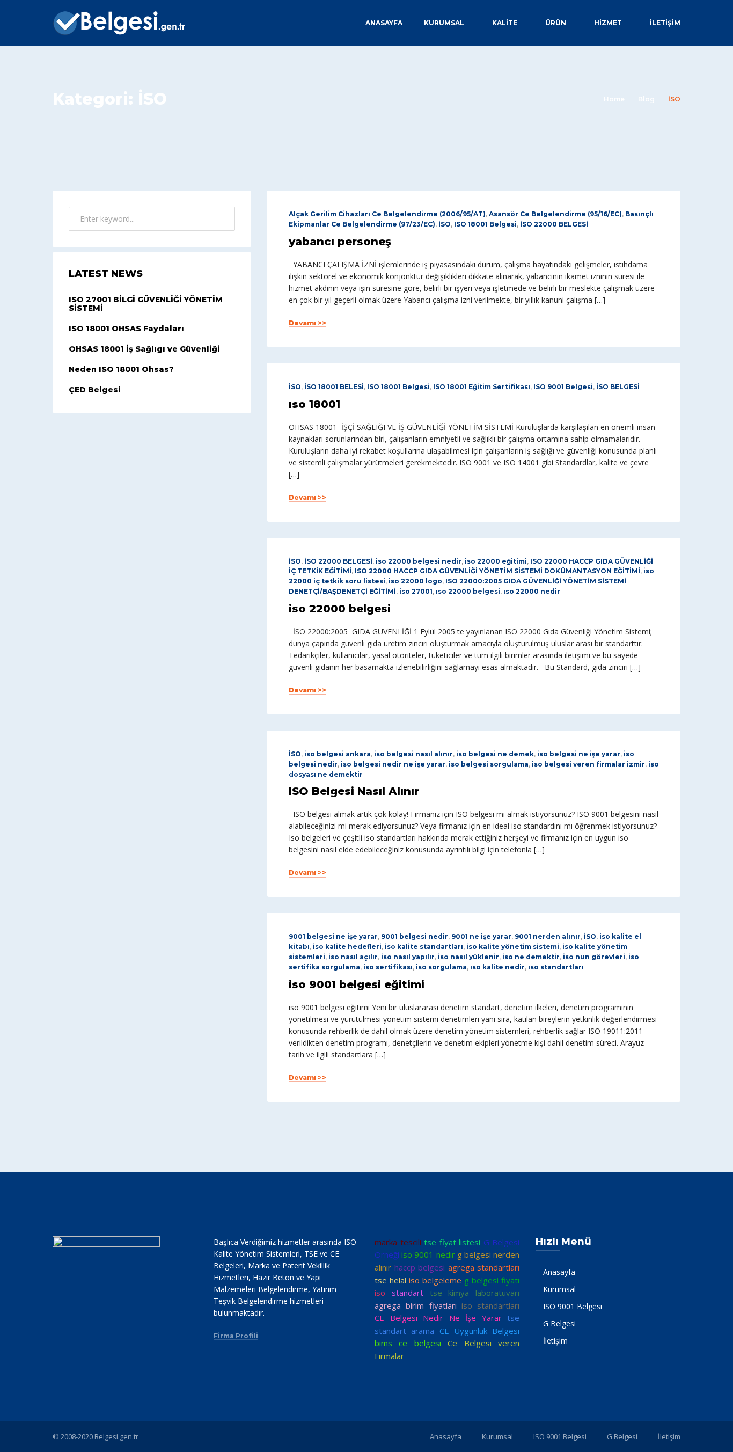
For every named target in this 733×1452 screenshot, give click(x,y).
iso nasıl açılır (353, 957)
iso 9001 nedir (428, 1254)
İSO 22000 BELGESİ (554, 224)
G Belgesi (559, 1323)
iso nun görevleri (594, 957)
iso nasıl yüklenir (468, 957)
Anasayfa (383, 23)
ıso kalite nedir (497, 967)
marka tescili (398, 1242)
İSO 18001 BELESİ (334, 387)
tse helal (390, 1280)
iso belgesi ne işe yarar (578, 754)
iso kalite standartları (424, 947)
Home (614, 99)
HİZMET (608, 23)
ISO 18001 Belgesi (485, 224)
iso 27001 (416, 591)
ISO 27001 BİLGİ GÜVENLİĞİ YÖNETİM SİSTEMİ (146, 304)
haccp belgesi (419, 1267)
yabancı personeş (340, 241)
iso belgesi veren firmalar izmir (588, 764)
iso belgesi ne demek (495, 754)
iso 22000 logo (415, 581)
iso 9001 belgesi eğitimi (356, 984)
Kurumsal (444, 23)
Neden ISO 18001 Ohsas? (121, 369)
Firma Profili (236, 1336)
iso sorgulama (441, 967)
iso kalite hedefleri (347, 947)
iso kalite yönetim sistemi (512, 947)
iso (380, 1292)
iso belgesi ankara (337, 754)
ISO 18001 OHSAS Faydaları (126, 328)
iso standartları (490, 1305)
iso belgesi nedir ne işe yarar (393, 764)
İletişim (665, 23)
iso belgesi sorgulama (489, 764)
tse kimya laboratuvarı (475, 1292)
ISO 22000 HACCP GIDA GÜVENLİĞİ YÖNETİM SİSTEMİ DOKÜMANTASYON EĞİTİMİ (497, 571)
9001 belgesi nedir (414, 936)
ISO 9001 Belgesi (563, 387)
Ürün (555, 23)
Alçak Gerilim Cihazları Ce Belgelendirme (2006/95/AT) (387, 214)
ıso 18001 (314, 404)
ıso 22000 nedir (531, 591)
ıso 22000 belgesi (468, 591)
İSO (444, 224)
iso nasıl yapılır (408, 957)
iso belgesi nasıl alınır (413, 754)
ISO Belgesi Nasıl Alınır (354, 791)
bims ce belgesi (408, 1343)
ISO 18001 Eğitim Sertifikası (481, 387)
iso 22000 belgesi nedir (418, 561)
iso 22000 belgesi (340, 608)
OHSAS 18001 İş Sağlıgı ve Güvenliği (144, 349)
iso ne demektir (531, 957)
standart (407, 1292)
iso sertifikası (388, 967)
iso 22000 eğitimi (496, 561)
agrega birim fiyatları (416, 1305)
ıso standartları (556, 967)
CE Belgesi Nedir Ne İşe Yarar (438, 1317)
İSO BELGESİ (618, 387)
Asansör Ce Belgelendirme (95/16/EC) (555, 214)
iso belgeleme (435, 1280)
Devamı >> (307, 323)
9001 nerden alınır (548, 936)
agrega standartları (484, 1267)
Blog (646, 99)
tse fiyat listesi (452, 1242)
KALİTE (504, 23)
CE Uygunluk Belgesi (479, 1330)
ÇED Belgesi (95, 390)
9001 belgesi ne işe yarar (333, 936)
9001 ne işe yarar (481, 936)
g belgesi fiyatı (491, 1280)
